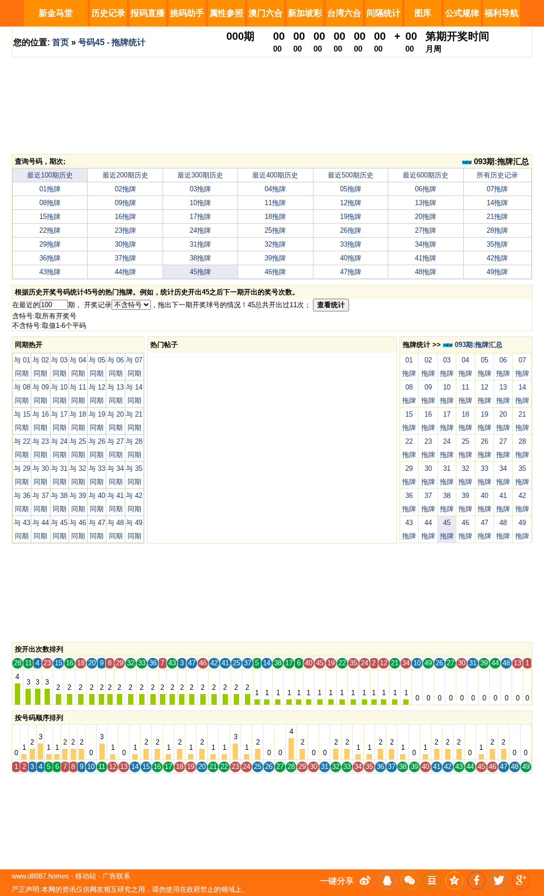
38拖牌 (200, 258)
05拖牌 (350, 189)
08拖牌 (50, 203)
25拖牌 (275, 230)
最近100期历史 (50, 175)
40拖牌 (350, 258)
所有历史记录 (497, 175)
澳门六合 (266, 13)
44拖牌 (125, 272)
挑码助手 (187, 13)
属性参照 (226, 13)
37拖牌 (125, 258)
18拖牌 (275, 217)
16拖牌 (125, 217)
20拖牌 (425, 217)
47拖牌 (350, 272)
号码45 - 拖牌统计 (112, 42)
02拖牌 (125, 189)
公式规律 (462, 13)
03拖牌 (200, 189)
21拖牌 (497, 217)
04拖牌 (275, 189)
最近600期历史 (425, 175)
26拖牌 (350, 230)
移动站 (85, 876)
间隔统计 (384, 13)
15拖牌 (50, 217)
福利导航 (501, 13)
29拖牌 (50, 244)
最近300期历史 (200, 175)
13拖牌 (425, 203)
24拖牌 (200, 230)
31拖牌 (200, 244)
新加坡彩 (305, 13)
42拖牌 (497, 258)
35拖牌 (497, 244)
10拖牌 (200, 203)
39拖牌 (275, 258)
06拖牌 (425, 189)
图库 (422, 13)
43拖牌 (50, 272)
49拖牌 (497, 272)
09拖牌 (125, 203)
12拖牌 (350, 203)
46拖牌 (275, 272)
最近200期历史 (125, 175)
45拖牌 (200, 272)
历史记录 (108, 13)
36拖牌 (50, 258)
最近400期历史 (275, 175)
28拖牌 (497, 230)
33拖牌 (350, 244)
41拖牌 (425, 258)
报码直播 (148, 13)
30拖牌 (125, 244)
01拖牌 (50, 189)
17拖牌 (200, 217)
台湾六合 (344, 13)
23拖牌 (125, 230)
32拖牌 (275, 244)
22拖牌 (50, 230)
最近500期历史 (350, 175)
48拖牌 (425, 272)
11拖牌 (275, 203)
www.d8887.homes (40, 876)
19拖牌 (350, 217)
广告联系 (116, 876)
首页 (60, 42)
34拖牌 (425, 244)
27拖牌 (425, 230)
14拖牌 (497, 203)
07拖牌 (497, 189)
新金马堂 (56, 13)
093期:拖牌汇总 (500, 161)
